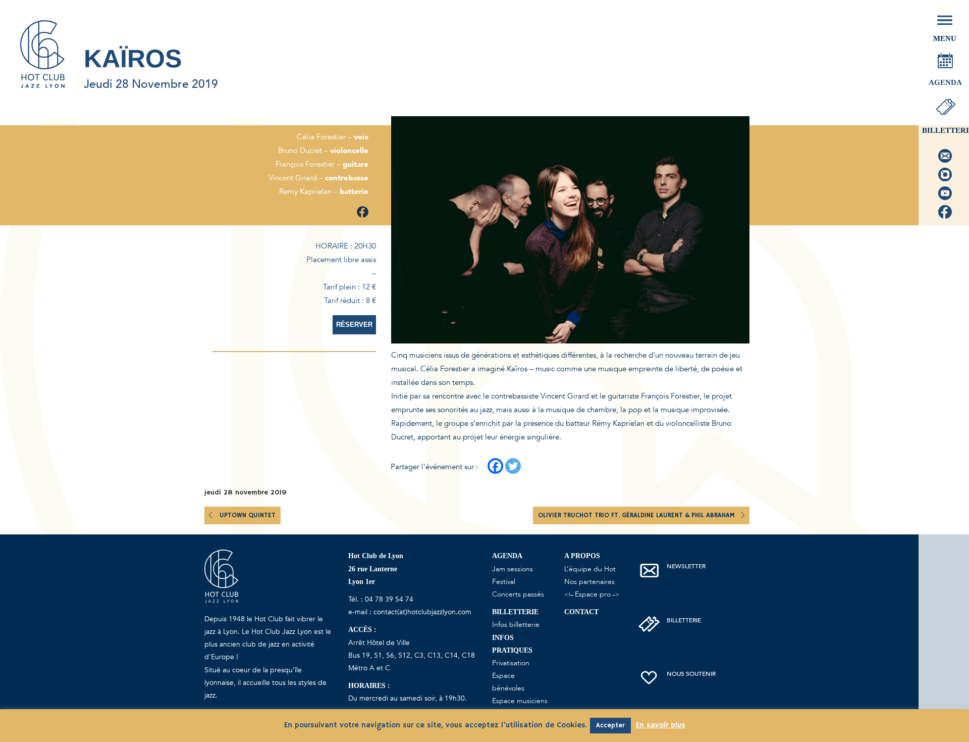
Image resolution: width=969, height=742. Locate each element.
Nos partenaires (589, 581)
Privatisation (510, 663)
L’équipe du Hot (590, 569)
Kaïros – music (531, 369)
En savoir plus (660, 725)
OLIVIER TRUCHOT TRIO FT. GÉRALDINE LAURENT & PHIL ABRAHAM (637, 515)
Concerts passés (518, 594)
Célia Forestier (444, 369)
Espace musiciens (520, 701)
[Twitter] (513, 466)
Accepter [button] (610, 725)
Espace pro (593, 594)
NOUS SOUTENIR (691, 674)
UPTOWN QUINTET (248, 515)
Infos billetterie (516, 624)
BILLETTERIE (684, 620)
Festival (503, 581)
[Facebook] (495, 466)
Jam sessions (512, 569)
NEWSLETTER (686, 566)
